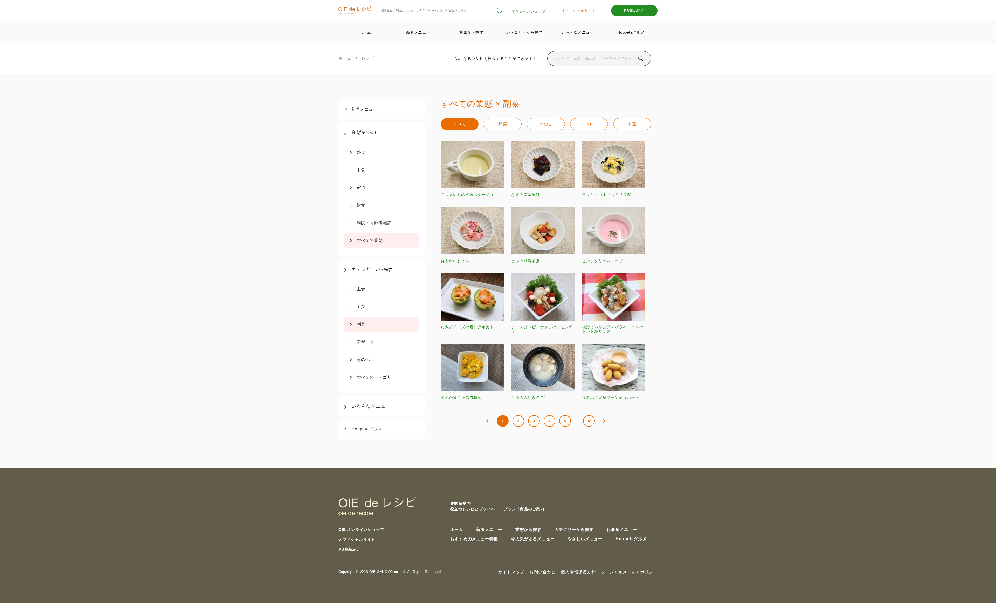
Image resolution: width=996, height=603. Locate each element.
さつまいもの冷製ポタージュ (467, 194)
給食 (361, 205)
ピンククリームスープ (602, 261)
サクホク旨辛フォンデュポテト (610, 397)
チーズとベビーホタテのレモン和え (542, 329)
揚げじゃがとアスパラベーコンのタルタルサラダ (613, 329)
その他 (363, 359)
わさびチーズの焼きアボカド (467, 327)
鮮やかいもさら (455, 261)
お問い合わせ (542, 572)
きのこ (545, 124)
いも (589, 124)
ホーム (347, 58)
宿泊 (361, 187)
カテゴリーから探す (574, 529)
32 (589, 421)
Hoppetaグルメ (366, 429)
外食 (361, 152)
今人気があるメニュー (533, 539)
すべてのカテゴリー (376, 377)
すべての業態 (370, 240)
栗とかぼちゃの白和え (461, 397)
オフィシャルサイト (578, 11)
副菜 (361, 324)
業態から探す (528, 529)
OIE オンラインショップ (524, 11)
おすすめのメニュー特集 (474, 539)
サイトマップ (511, 572)
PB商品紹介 (634, 11)
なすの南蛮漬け (525, 194)
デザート (365, 342)
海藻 (632, 124)
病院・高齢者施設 (374, 223)
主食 (361, 289)
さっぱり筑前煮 (525, 261)
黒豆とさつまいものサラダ (606, 194)
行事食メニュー (622, 529)
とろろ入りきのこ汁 (529, 397)
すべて (459, 124)
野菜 (502, 124)
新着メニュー (364, 109)
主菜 (361, 306)
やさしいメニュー (585, 539)
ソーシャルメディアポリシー (629, 572)
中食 (361, 170)
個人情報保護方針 (578, 572)
